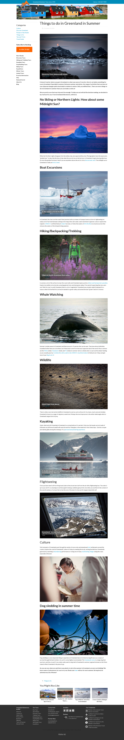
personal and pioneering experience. (75, 429)
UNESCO (48, 224)
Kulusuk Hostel (20, 80)
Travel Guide (20, 39)
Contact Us (19, 713)
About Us (19, 82)
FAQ (17, 77)
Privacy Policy (19, 717)
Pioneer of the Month (22, 32)
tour (76, 670)
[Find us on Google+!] (67, 710)
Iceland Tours (20, 73)
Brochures (18, 718)
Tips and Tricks (20, 37)
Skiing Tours (19, 66)
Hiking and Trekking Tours (23, 60)
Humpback (55, 350)
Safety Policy (19, 715)
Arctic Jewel (55, 162)
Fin (66, 350)
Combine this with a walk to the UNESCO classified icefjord (70, 353)
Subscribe (24, 49)
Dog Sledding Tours (21, 64)
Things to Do (20, 35)
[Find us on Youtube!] (70, 710)
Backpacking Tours (37, 717)
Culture (18, 28)
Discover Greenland (22, 30)
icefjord (63, 224)
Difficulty (18, 720)
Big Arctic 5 (50, 355)
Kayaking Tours (20, 62)
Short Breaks (20, 55)
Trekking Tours (36, 715)
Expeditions (19, 69)
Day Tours (35, 710)
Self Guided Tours (37, 722)
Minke (46, 350)
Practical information (22, 75)
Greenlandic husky (90, 660)
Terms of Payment (20, 722)
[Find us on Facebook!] (64, 710)
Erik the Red (87, 224)
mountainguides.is (52, 721)
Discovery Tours (20, 58)
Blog (17, 84)
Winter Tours (20, 71)
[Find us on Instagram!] (73, 710)
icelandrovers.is (52, 722)
